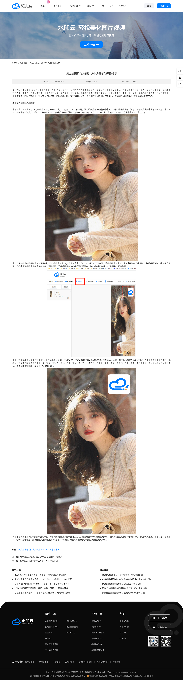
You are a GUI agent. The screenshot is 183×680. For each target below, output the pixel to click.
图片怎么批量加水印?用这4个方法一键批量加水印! (124, 588)
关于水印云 (124, 627)
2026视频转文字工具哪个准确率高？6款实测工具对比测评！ (42, 575)
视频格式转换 (97, 644)
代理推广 (123, 638)
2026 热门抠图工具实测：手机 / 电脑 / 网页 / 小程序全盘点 (41, 588)
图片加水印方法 (53, 549)
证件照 (48, 638)
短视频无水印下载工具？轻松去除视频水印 (39, 561)
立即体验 (90, 44)
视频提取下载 (97, 638)
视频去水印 (96, 621)
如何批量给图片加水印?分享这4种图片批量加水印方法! (126, 579)
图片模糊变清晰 (51, 644)
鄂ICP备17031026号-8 (75, 676)
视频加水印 (96, 627)
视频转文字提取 (85, 662)
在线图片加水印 (51, 627)
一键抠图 (56, 662)
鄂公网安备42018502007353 (101, 676)
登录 (149, 6)
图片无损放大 (72, 627)
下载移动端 (162, 627)
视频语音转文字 (97, 650)
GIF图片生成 (71, 621)
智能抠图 (49, 632)
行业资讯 (23, 63)
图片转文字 (71, 632)
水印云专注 (119, 676)
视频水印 (74, 6)
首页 (15, 63)
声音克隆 (116, 662)
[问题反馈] (180, 84)
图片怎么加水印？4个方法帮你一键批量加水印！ (123, 575)
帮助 (122, 613)
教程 (89, 6)
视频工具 (96, 613)
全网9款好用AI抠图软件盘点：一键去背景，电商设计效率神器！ (43, 584)
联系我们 (123, 632)
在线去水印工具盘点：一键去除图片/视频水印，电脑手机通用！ (43, 592)
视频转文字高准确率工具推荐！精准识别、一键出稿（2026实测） (44, 579)
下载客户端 (164, 6)
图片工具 (50, 613)
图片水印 (57, 6)
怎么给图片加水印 (37, 549)
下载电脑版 (162, 618)
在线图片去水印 (51, 621)
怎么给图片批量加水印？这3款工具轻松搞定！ (122, 584)
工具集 (43, 4)
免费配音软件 (102, 662)
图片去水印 (29, 662)
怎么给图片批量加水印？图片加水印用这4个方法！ (124, 592)
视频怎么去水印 (97, 632)
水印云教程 (124, 621)
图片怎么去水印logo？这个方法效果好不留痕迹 (41, 557)
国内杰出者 (148, 676)
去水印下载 (69, 662)
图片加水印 (141, 96)
